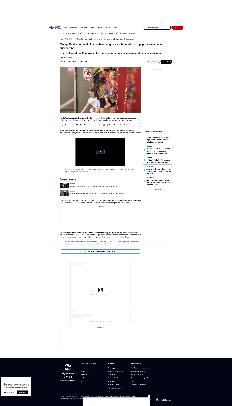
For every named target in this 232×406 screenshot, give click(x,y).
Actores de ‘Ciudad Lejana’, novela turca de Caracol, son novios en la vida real (158, 171)
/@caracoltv (154, 62)
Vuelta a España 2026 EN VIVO (108, 33)
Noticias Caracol (86, 368)
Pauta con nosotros (114, 384)
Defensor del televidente (115, 378)
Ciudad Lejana (150, 166)
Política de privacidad (138, 371)
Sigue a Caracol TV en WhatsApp (76, 125)
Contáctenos (112, 374)
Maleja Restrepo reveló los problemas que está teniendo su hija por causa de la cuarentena (105, 39)
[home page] (55, 27)
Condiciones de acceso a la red (141, 368)
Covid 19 (71, 39)
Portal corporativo (137, 374)
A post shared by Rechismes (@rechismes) (100, 321)
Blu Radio (84, 371)
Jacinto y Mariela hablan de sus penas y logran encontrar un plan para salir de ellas (158, 182)
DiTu (82, 381)
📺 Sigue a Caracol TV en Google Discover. (121, 125)
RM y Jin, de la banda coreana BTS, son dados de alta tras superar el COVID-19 (95, 186)
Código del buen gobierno (116, 371)
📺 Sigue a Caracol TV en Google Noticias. (102, 251)
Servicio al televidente (115, 388)
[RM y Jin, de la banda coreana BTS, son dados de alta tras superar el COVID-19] (64, 185)
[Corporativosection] (150, 364)
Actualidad (149, 135)
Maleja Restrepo (66, 118)
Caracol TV (63, 39)
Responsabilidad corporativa (140, 378)
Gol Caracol (84, 374)
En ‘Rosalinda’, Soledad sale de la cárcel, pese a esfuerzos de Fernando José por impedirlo (158, 151)
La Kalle (83, 378)
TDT (109, 391)
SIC (132, 381)
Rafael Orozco (150, 177)
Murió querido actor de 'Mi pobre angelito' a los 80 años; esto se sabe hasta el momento (158, 140)
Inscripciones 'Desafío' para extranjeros (71, 33)
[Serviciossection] (123, 364)
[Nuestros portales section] (96, 364)
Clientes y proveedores (115, 368)
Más (122, 28)
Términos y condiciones (138, 384)
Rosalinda (149, 146)
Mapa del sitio (112, 381)
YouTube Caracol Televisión (127, 33)
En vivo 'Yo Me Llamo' (91, 33)
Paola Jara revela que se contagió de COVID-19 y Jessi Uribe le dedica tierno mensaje (97, 194)
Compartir (168, 62)
